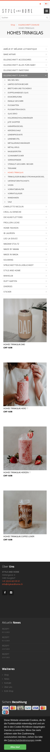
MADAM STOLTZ (11, 243)
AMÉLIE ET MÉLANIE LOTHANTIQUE (20, 49)
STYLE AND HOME (11, 270)
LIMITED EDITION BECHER (17, 84)
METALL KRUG (13, 147)
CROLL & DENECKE (12, 212)
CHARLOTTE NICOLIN (13, 206)
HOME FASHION (10, 227)
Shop (13, 25)
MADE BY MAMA (11, 249)
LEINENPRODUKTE (15, 134)
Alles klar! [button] (15, 747)
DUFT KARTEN (10, 281)
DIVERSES (7, 286)
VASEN (10, 185)
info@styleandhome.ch (12, 584)
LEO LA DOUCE (10, 238)
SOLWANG (8, 259)
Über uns (8, 687)
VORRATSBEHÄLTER (15, 189)
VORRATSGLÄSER (14, 193)
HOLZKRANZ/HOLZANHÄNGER (20, 118)
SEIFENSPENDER (14, 160)
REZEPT (6, 630)
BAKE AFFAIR (9, 54)
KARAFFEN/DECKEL (15, 126)
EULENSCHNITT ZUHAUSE (28, 25)
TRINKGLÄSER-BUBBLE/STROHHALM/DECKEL (25, 176)
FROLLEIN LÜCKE (11, 222)
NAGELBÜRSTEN (14, 151)
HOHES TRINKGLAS (15, 172)
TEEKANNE (11, 168)
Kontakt (7, 683)
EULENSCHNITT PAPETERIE (16, 70)
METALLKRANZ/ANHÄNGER (18, 143)
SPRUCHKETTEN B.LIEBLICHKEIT (18, 265)
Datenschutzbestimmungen (21, 740)
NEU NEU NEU (13, 80)
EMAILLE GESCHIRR (15, 101)
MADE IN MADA (10, 254)
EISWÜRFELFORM (14, 97)
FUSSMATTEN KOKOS (16, 109)
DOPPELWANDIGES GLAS (17, 92)
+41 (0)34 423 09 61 (11, 581)
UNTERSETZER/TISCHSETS (18, 181)
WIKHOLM (8, 275)
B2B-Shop (8, 691)
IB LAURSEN (9, 233)
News (6, 678)
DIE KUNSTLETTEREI (12, 217)
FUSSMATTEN (13, 105)
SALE (9, 202)
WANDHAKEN (13, 197)
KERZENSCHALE (14, 130)
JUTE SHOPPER (13, 122)
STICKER (7, 291)
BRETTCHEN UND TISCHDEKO (19, 88)
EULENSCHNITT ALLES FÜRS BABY (19, 65)
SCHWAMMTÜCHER (15, 155)
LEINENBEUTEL (13, 139)
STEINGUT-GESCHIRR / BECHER (20, 164)
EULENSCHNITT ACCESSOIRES (17, 59)
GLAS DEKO (12, 113)
